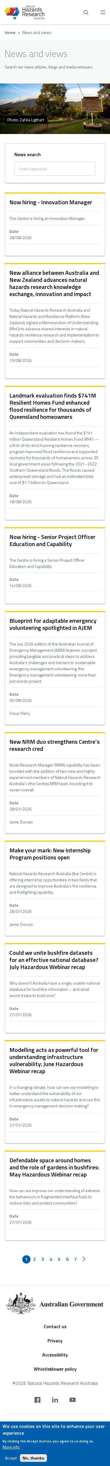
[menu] (103, 12)
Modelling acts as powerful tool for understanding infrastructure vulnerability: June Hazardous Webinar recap (53, 1060)
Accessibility (55, 1354)
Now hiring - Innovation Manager (50, 202)
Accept (11, 1458)
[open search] (86, 12)
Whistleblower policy (55, 1368)
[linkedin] (55, 1400)
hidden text (55, 225)
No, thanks (33, 1458)
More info (11, 1447)
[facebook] (37, 1400)
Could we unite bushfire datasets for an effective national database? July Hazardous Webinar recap (53, 959)
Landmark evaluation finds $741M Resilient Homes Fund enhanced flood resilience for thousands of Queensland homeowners (52, 406)
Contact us (55, 1326)
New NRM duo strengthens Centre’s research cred (54, 745)
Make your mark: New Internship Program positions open (50, 854)
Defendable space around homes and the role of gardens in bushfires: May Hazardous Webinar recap (54, 1167)
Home (10, 32)
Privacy (55, 1340)
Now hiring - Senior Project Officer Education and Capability (52, 540)
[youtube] (72, 1400)
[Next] (84, 1259)
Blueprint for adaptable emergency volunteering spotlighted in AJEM (53, 624)
